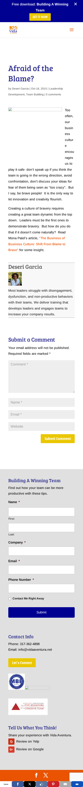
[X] (30, 784)
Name (14, 502)
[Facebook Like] (41, 784)
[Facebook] (18, 784)
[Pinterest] (53, 784)
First (11, 518)
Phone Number (21, 580)
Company (17, 542)
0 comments (53, 94)
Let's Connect (22, 662)
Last (11, 534)
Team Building (35, 94)
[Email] (65, 784)
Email (14, 561)
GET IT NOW (40, 17)
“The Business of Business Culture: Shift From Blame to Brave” (36, 244)
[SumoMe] (77, 784)
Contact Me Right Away (28, 598)
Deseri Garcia (20, 88)
